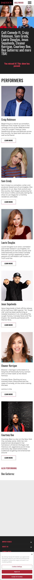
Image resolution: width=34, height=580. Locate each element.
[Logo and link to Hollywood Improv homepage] (6, 2)
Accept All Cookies (17, 576)
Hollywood (18, 2)
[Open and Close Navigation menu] (30, 2)
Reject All (17, 571)
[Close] (32, 554)
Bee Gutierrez (7, 474)
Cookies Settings (17, 566)
